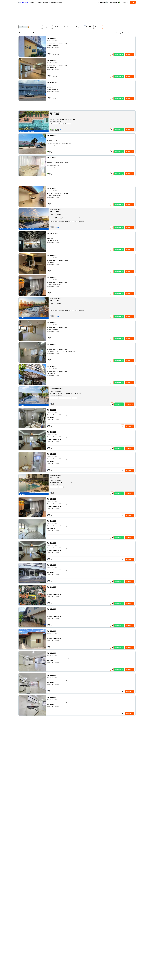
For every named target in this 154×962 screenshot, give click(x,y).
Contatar (128, 54)
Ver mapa (119, 33)
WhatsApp (118, 54)
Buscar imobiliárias (56, 2)
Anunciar (125, 2)
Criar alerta (98, 27)
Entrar (133, 2)
